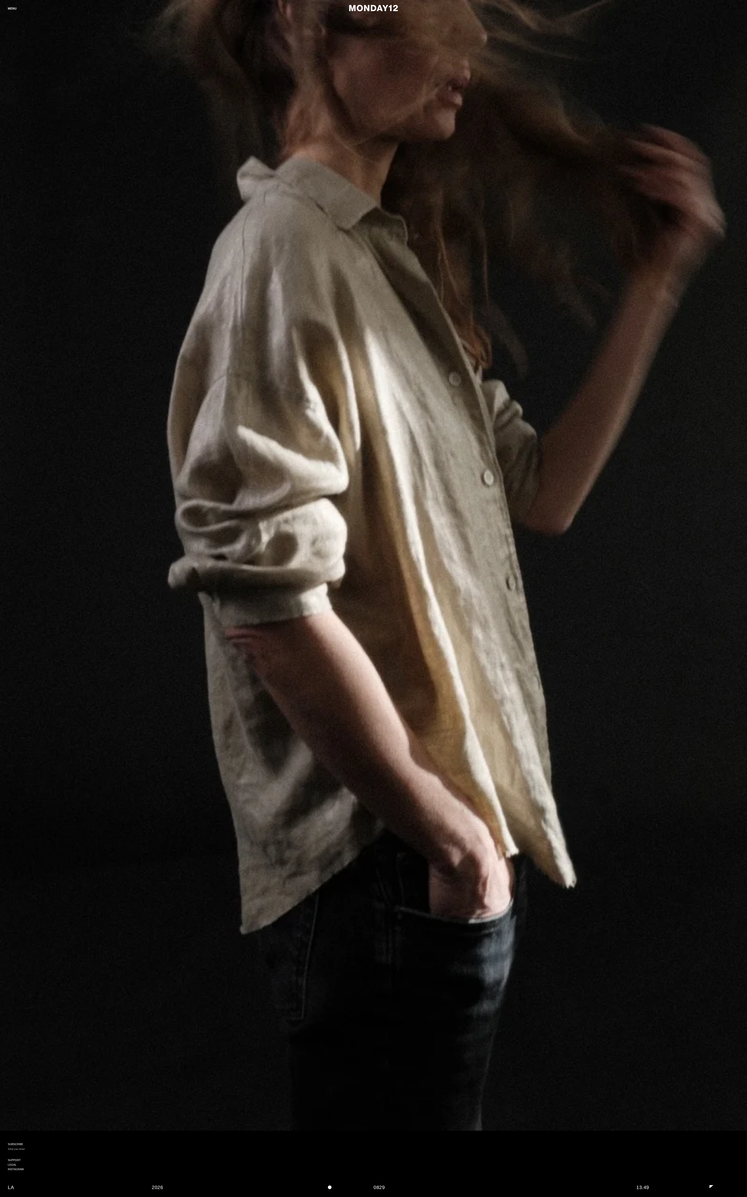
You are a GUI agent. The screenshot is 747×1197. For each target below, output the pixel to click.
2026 (157, 1187)
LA (11, 1187)
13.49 (642, 1187)
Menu (12, 8)
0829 (379, 1187)
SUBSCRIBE (20, 1156)
